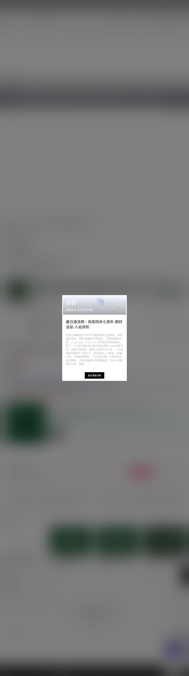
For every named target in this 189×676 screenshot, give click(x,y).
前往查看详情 (94, 375)
